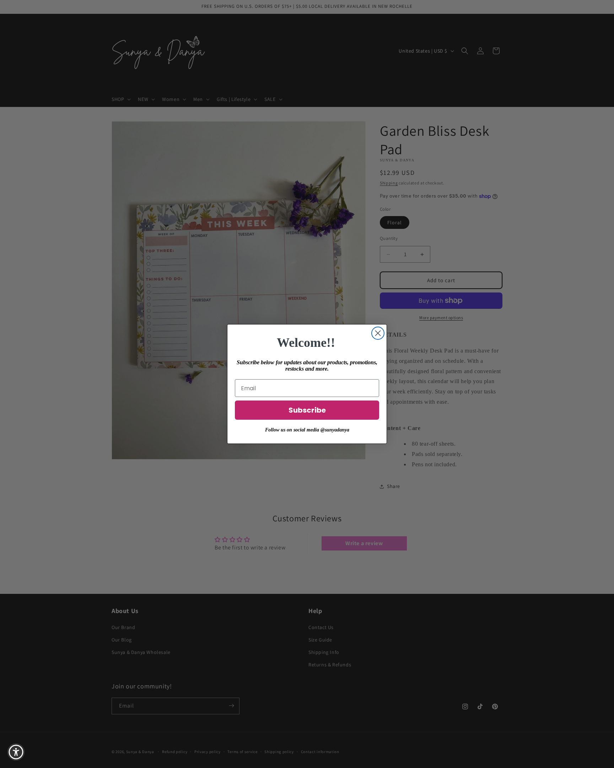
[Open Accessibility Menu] (16, 752)
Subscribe (307, 410)
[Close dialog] (378, 333)
